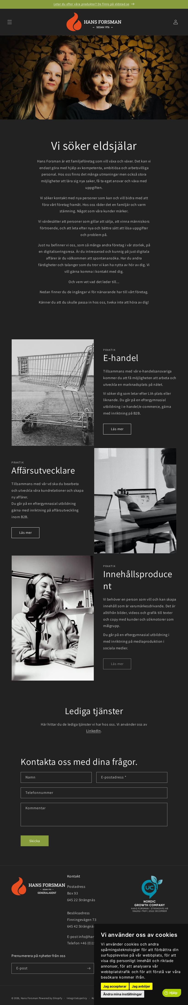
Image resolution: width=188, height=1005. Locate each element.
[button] (10, 22)
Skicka (34, 841)
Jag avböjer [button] (141, 986)
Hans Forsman (29, 998)
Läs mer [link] (117, 663)
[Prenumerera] (89, 968)
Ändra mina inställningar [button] (122, 994)
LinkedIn (93, 730)
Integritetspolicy (77, 998)
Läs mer (117, 429)
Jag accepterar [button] (115, 986)
